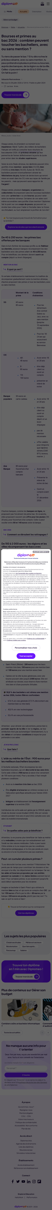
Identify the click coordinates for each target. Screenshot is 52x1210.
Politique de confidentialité (35, 638)
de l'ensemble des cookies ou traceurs (29, 573)
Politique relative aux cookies (16, 640)
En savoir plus (7, 631)
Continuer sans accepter (41, 552)
